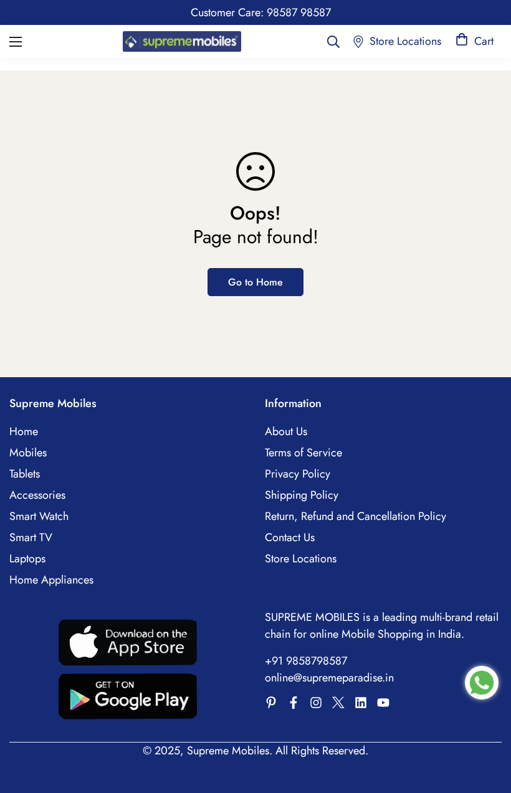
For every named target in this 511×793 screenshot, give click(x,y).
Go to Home (255, 282)
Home (23, 431)
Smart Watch (39, 516)
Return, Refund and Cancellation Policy (355, 516)
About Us (286, 431)
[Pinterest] (271, 702)
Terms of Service (303, 453)
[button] (474, 41)
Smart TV (30, 537)
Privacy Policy (297, 474)
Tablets (24, 474)
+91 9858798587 (306, 661)
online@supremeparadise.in (329, 678)
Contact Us (290, 537)
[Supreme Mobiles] (182, 41)
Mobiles (28, 453)
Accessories (37, 495)
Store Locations (301, 558)
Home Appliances (51, 580)
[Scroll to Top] (486, 725)
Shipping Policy (301, 495)
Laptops (27, 558)
